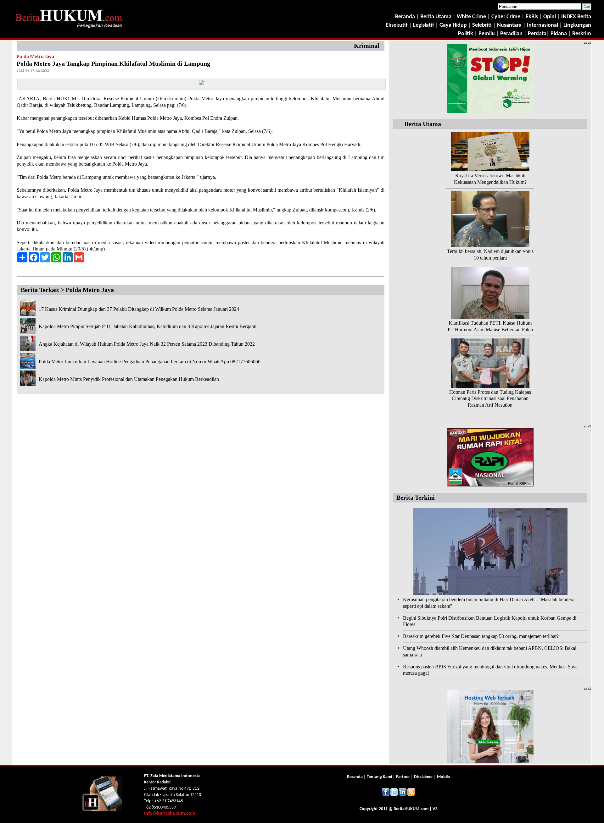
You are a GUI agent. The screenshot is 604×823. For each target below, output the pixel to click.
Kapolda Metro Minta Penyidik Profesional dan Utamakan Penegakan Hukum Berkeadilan (129, 379)
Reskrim (581, 34)
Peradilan (511, 34)
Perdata (537, 34)
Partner (403, 777)
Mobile (443, 777)
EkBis (532, 17)
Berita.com (411, 809)
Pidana (559, 34)
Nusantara (509, 25)
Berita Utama (436, 17)
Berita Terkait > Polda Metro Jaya (67, 289)
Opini (549, 17)
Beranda (405, 17)
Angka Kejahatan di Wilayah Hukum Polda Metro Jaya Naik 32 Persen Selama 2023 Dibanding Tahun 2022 (147, 344)
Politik (465, 34)
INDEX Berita (576, 17)
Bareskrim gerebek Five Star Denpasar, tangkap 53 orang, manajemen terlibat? (481, 636)
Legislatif (423, 25)
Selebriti (482, 25)
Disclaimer (423, 777)
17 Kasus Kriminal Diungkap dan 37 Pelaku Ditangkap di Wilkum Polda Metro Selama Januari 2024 (139, 309)
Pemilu (486, 34)
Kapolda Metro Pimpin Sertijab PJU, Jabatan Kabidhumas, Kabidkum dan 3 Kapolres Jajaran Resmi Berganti (147, 326)
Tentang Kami (380, 777)
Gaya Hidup (452, 25)
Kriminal (366, 45)
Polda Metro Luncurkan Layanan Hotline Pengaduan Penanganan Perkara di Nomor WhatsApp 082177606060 (149, 361)
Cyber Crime (506, 17)
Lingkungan (577, 25)
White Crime (472, 17)
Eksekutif (397, 25)
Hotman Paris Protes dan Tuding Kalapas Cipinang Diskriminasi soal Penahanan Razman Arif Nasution (490, 398)
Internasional (542, 25)
